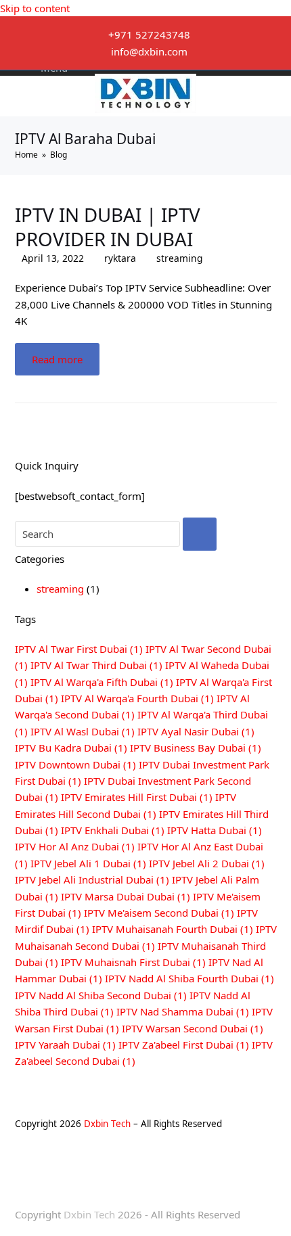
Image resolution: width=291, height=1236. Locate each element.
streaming (179, 258)
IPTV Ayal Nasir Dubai (195, 731)
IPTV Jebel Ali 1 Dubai (88, 863)
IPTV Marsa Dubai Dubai (125, 896)
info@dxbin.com (149, 51)
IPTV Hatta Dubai (214, 830)
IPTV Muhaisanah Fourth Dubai (172, 929)
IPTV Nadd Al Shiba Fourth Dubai (189, 978)
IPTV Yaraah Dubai (65, 1044)
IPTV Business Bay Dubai (195, 747)
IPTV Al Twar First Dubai (79, 649)
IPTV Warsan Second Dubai (192, 1028)
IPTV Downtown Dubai (75, 764)
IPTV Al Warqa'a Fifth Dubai (101, 682)
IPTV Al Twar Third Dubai (96, 665)
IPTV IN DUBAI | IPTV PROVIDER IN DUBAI (107, 227)
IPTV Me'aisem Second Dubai (159, 912)
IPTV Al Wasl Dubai (82, 731)
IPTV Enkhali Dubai (112, 830)
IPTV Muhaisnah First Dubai (133, 962)
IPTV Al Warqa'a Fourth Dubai (137, 698)
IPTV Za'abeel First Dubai (183, 1044)
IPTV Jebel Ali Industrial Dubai (92, 879)
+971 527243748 (149, 34)
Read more (57, 359)
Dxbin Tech (107, 1124)
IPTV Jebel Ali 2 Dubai (207, 863)
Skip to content (35, 8)
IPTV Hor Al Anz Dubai (75, 846)
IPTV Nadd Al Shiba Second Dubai (101, 995)
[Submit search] (200, 534)
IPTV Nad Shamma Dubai (182, 1011)
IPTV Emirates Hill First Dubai (136, 797)
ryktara (120, 258)
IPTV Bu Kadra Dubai (71, 747)
